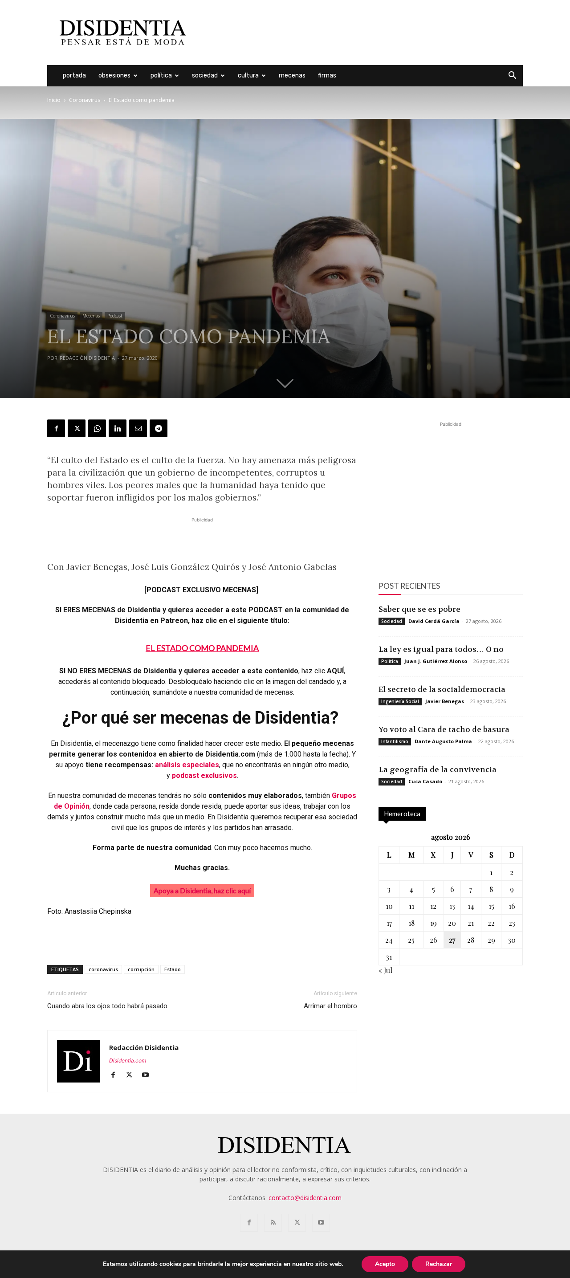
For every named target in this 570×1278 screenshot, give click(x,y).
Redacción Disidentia (87, 357)
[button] (512, 76)
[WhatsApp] (97, 428)
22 (491, 923)
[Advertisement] (361, 32)
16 (512, 906)
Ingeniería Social (400, 701)
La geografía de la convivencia (438, 769)
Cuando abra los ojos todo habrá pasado (107, 1006)
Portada (74, 75)
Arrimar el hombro (330, 1006)
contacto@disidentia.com (305, 1197)
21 (471, 923)
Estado (172, 969)
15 (491, 906)
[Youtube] (148, 1075)
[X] (77, 428)
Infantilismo (394, 741)
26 (433, 939)
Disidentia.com (127, 1060)
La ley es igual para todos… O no (441, 649)
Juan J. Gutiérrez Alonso (435, 661)
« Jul (385, 970)
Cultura (248, 75)
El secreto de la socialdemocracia (442, 689)
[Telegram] (158, 428)
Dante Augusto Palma (443, 741)
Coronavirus (84, 100)
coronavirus (103, 969)
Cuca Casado (425, 781)
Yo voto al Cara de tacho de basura (444, 729)
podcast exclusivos (204, 775)
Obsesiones (114, 75)
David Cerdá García (434, 621)
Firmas (327, 75)
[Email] (138, 428)
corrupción (141, 969)
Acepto (385, 1264)
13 (452, 906)
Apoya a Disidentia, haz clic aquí (202, 890)
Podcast (114, 316)
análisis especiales (187, 765)
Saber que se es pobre (419, 609)
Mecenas (292, 75)
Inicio (54, 100)
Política (161, 75)
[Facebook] (56, 428)
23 (512, 923)
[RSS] (273, 1223)
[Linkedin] (117, 428)
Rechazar (438, 1264)
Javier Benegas (444, 701)
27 (452, 939)
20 (452, 923)
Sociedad (205, 75)
